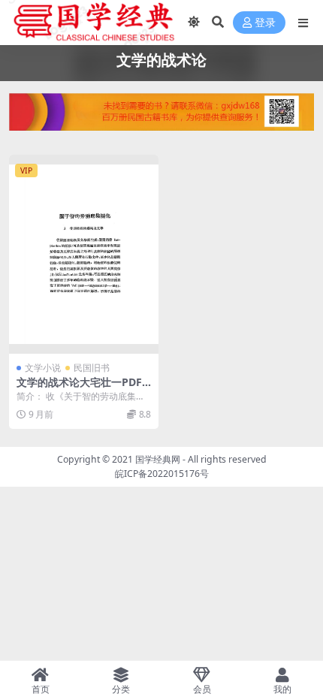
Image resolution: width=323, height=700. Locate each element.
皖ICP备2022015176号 (162, 473)
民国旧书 (92, 367)
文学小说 (43, 367)
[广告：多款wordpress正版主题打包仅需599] (161, 116)
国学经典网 (157, 459)
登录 (265, 23)
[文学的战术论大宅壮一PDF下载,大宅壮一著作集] (83, 254)
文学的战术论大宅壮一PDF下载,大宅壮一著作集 (79, 388)
